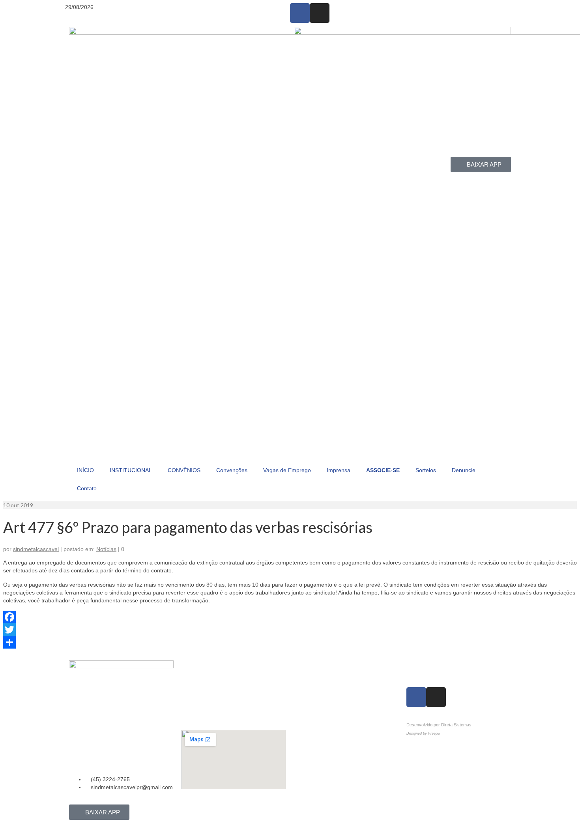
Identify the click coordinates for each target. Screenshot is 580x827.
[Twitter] (290, 629)
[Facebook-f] (300, 13)
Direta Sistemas (456, 724)
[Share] (290, 642)
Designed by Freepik (423, 733)
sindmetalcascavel (36, 549)
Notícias (106, 549)
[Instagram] (319, 13)
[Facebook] (290, 617)
